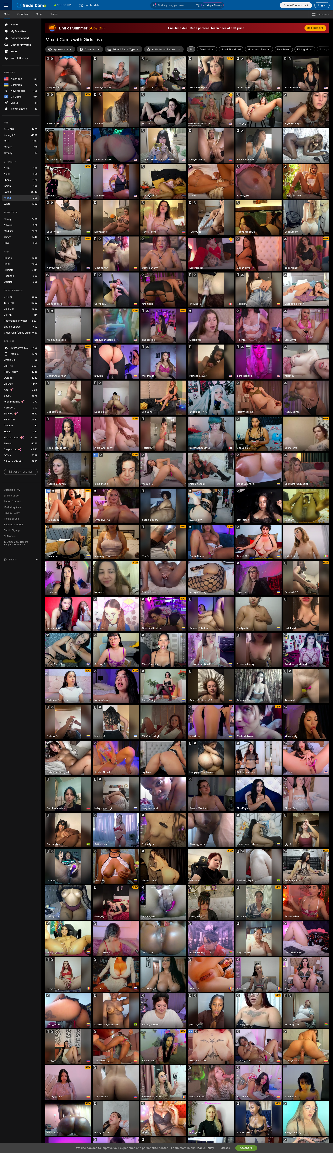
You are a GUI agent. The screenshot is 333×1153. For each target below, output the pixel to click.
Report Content (12, 501)
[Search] (198, 5)
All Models (10, 536)
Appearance (60, 49)
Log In (321, 5)
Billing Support (12, 495)
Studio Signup (12, 530)
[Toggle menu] (6, 5)
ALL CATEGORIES (23, 471)
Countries (90, 49)
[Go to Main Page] (31, 5)
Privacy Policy (12, 513)
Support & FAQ (12, 490)
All (191, 49)
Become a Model (13, 524)
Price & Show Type (124, 49)
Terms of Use (11, 518)
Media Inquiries (12, 507)
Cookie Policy (205, 1148)
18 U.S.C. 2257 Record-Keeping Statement (16, 543)
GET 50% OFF (315, 28)
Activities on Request (164, 49)
